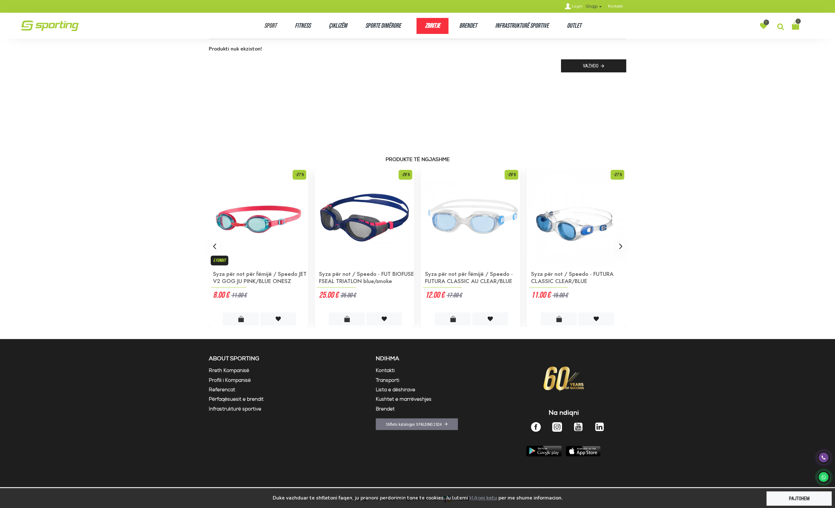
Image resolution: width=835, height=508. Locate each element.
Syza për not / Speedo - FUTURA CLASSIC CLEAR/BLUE (572, 277)
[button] (214, 246)
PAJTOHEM (799, 498)
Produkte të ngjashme (418, 160)
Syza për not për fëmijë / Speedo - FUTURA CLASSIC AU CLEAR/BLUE (469, 277)
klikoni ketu (483, 498)
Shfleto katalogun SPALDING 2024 (414, 424)
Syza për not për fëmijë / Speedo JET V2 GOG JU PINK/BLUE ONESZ (260, 277)
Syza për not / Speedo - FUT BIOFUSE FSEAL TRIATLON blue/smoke (366, 277)
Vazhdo (591, 65)
